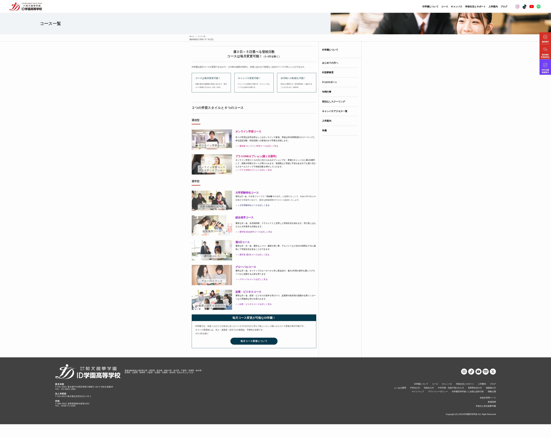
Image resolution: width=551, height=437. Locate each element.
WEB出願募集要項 (545, 71)
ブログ (503, 6)
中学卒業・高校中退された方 (451, 388)
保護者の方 (491, 388)
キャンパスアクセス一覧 (334, 111)
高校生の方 (429, 388)
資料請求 (545, 42)
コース (444, 6)
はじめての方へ (330, 63)
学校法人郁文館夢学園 (486, 406)
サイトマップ (418, 392)
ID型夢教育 (328, 72)
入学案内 (493, 6)
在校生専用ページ (488, 398)
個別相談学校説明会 (545, 56)
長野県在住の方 (475, 388)
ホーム (191, 36)
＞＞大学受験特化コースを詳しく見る (252, 205)
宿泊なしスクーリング (333, 101)
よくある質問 (400, 388)
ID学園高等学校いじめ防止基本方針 (468, 392)
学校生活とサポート (475, 6)
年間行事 (326, 92)
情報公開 (492, 392)
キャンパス (456, 6)
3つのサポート (329, 82)
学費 (324, 130)
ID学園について (430, 6)
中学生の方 (415, 388)
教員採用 (492, 402)
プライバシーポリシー (438, 392)
